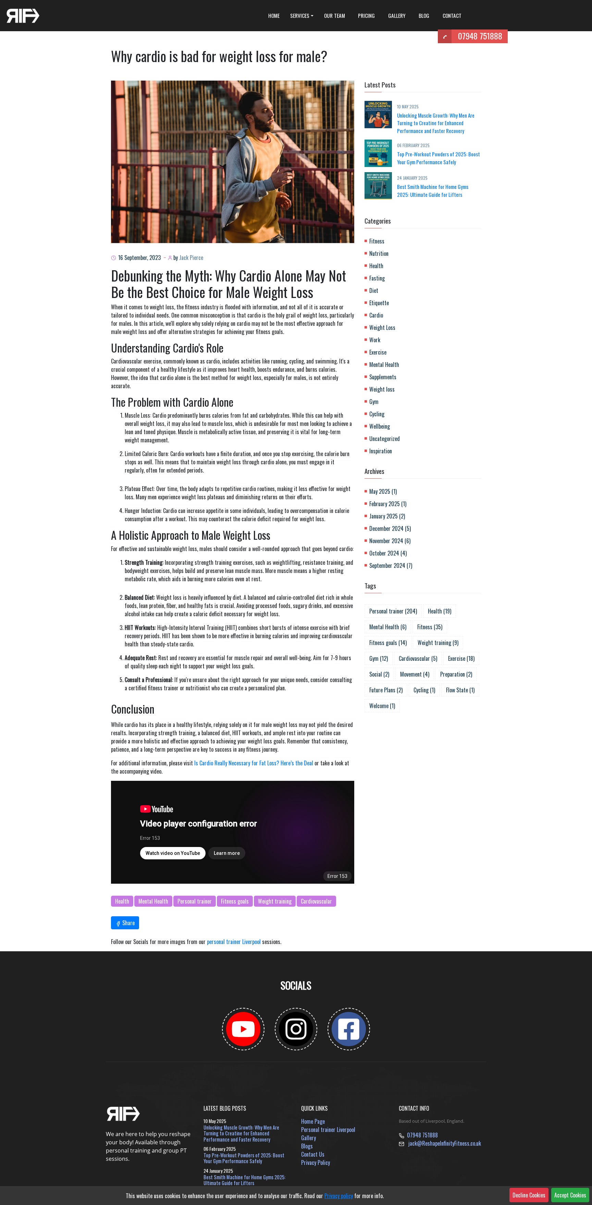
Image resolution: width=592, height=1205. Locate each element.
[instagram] (296, 1029)
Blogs (307, 1146)
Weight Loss (382, 327)
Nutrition (378, 253)
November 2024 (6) (389, 541)
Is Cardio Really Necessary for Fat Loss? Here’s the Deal (253, 763)
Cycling (376, 414)
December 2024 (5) (390, 528)
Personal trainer (194, 901)
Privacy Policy (315, 1162)
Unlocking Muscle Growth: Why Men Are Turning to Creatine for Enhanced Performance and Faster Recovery (435, 122)
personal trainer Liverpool (234, 942)
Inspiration (380, 451)
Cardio (376, 315)
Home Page (313, 1121)
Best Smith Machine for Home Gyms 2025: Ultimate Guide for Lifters (432, 190)
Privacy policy (338, 1196)
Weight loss (382, 389)
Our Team (334, 15)
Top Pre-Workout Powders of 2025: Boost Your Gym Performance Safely (438, 158)
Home (274, 15)
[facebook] (349, 1029)
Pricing (366, 15)
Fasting (377, 278)
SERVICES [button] (299, 15)
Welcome (382, 706)
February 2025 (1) (387, 504)
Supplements (382, 377)
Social (379, 674)
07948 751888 (480, 35)
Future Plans (386, 690)
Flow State (460, 690)
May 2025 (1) (383, 491)
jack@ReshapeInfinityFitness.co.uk (444, 1143)
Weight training (275, 901)
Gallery (397, 15)
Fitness (376, 241)
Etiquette (379, 303)
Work (374, 340)
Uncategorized (384, 438)
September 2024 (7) (390, 565)
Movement (414, 674)
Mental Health (153, 901)
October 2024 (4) (388, 553)
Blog (424, 15)
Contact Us (312, 1154)
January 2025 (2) (387, 516)
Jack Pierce (191, 257)
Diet (373, 290)
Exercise (377, 352)
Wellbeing (379, 426)
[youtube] (243, 1029)
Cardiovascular (316, 901)
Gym (374, 401)
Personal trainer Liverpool (328, 1129)
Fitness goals (235, 901)
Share (128, 923)
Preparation (456, 674)
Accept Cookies (570, 1195)
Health (122, 901)
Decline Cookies (529, 1195)
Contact (452, 15)
